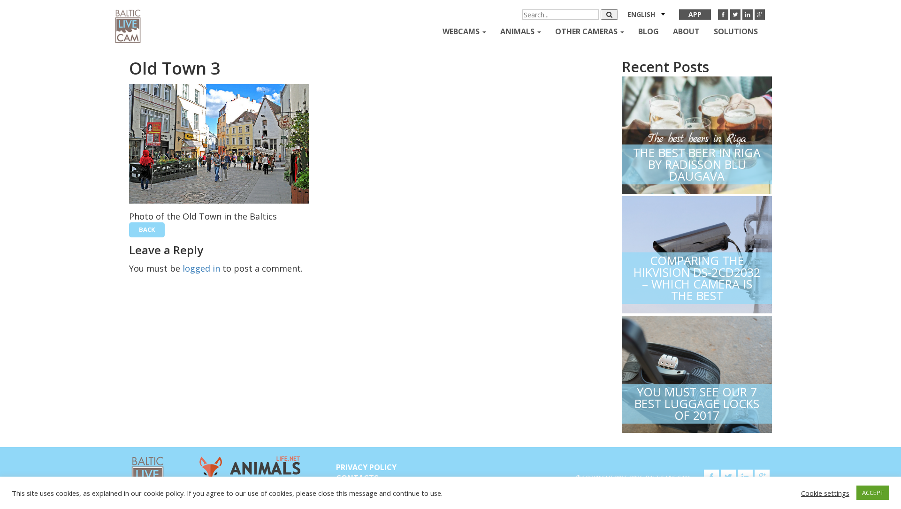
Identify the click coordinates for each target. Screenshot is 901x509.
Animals (518, 31)
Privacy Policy (366, 467)
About (686, 31)
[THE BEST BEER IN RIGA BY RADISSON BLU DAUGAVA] (697, 133)
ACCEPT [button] (873, 492)
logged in (201, 268)
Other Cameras (587, 31)
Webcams (462, 31)
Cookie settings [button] (825, 493)
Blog (648, 31)
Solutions (736, 31)
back (147, 229)
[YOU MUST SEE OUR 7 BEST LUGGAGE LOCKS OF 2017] (697, 372)
